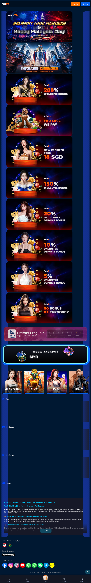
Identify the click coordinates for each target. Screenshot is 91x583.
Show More (46, 531)
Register (85, 4)
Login (76, 4)
